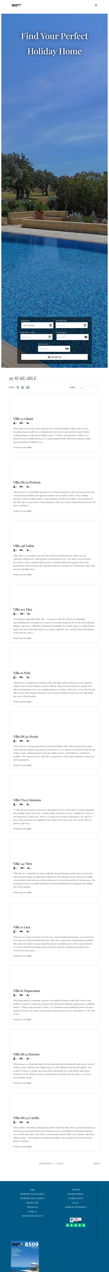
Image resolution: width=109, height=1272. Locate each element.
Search (55, 357)
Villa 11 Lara (21, 927)
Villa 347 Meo (22, 863)
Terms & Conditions (75, 1207)
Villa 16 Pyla (21, 673)
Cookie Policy (75, 1198)
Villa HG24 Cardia (26, 1118)
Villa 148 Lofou (23, 546)
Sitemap (76, 1189)
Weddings (32, 1207)
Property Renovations (32, 1198)
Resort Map (32, 1202)
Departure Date (27, 332)
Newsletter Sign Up (32, 1215)
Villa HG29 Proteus (27, 482)
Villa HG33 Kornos (26, 1054)
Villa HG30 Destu (25, 736)
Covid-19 (32, 1211)
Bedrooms (43, 343)
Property (25, 320)
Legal (75, 1202)
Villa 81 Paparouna (26, 990)
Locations (61, 332)
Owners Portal (75, 1194)
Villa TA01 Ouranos (27, 800)
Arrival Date (61, 320)
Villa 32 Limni (23, 418)
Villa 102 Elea (22, 609)
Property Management (32, 1194)
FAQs (32, 1189)
